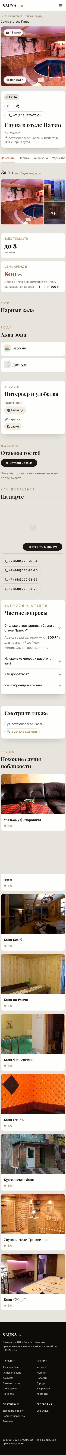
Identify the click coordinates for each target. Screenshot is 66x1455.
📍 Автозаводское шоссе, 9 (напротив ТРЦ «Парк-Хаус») (31, 140)
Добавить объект (13, 1410)
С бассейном (10, 1388)
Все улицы (43, 1410)
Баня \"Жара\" (15, 1299)
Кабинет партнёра (14, 1415)
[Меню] (60, 5)
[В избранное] (8, 106)
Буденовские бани (19, 1179)
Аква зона (41, 158)
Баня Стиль (14, 1119)
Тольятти (13, 16)
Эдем (8, 879)
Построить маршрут (42, 546)
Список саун (32, 16)
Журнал (41, 1372)
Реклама (8, 1421)
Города (41, 1383)
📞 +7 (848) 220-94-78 (20, 589)
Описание (8, 158)
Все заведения (22, 731)
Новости (42, 1377)
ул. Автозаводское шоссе (25, 724)
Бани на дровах (12, 1383)
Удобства (58, 158)
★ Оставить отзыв (19, 463)
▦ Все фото (15, 80)
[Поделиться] (17, 106)
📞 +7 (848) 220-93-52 (20, 579)
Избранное (43, 1388)
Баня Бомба (13, 939)
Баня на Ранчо (16, 999)
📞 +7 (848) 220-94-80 (20, 570)
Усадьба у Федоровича (22, 819)
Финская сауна (12, 1372)
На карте (8, 1393)
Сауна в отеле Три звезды (25, 1239)
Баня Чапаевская (18, 1059)
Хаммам (8, 1377)
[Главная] (2, 15)
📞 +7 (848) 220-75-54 (25, 115)
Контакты (42, 1393)
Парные (24, 158)
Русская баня (11, 1367)
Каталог (41, 1367)
